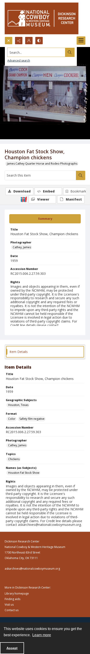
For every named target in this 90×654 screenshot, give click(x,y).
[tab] (45, 218)
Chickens (14, 459)
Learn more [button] (41, 635)
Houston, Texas (18, 405)
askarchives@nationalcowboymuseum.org (32, 569)
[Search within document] (80, 175)
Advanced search (18, 60)
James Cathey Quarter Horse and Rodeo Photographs (42, 164)
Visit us (9, 605)
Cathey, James (22, 247)
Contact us (11, 610)
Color (11, 419)
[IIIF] (23, 199)
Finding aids (12, 599)
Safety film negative (32, 419)
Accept (12, 648)
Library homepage (17, 593)
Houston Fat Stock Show (23, 473)
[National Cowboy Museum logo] (41, 18)
